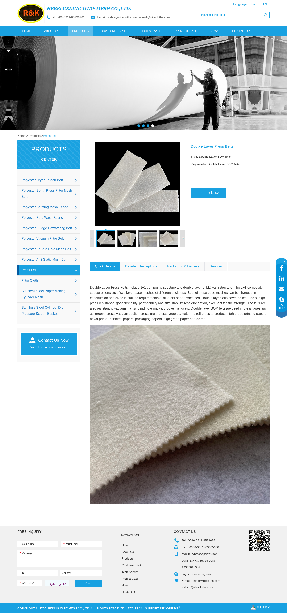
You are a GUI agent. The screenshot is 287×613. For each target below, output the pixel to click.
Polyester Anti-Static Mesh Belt (44, 259)
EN (265, 4)
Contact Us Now (53, 340)
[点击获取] (57, 583)
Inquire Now (208, 193)
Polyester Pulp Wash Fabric (42, 217)
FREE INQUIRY (29, 532)
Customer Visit (114, 31)
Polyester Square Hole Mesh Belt (46, 249)
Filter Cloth (29, 280)
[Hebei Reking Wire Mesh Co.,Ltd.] (31, 14)
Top (281, 306)
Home (26, 31)
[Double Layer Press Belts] (137, 184)
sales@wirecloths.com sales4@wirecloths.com (139, 17)
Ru (253, 4)
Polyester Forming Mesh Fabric (44, 207)
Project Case (186, 31)
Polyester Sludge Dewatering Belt (46, 228)
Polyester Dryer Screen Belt (42, 180)
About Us (51, 31)
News (214, 31)
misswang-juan (202, 574)
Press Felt (50, 135)
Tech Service (151, 31)
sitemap (263, 607)
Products (80, 31)
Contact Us (241, 31)
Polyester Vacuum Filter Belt (42, 238)
